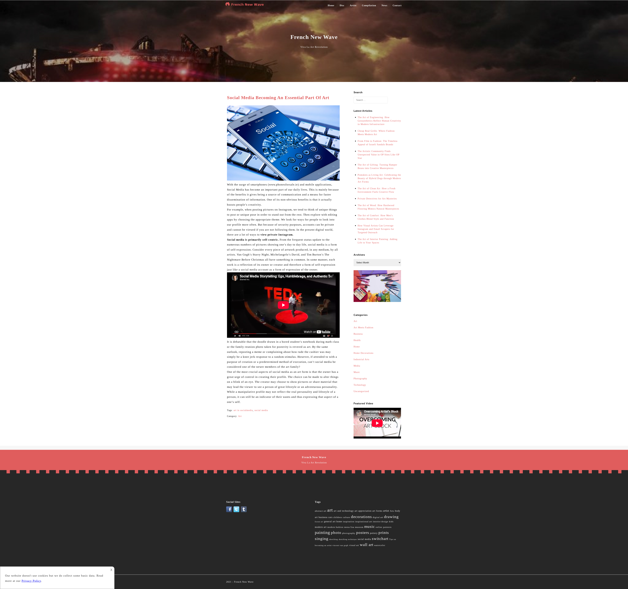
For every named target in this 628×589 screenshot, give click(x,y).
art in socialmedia (243, 410)
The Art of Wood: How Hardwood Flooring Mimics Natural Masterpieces (378, 207)
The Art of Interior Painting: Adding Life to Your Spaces (377, 241)
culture (346, 517)
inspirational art (363, 521)
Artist (353, 5)
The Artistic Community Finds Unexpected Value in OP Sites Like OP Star (378, 154)
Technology (360, 385)
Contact (397, 5)
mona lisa (349, 527)
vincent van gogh (340, 545)
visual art (354, 545)
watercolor (379, 545)
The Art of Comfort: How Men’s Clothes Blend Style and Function (376, 217)
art (330, 510)
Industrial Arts (361, 359)
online (379, 527)
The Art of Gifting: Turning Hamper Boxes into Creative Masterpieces (377, 166)
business (323, 517)
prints (383, 532)
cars (330, 517)
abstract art (320, 511)
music (369, 526)
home (339, 521)
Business (358, 334)
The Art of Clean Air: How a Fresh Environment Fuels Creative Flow (376, 190)
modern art (321, 527)
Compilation (369, 5)
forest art (319, 522)
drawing (391, 516)
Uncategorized (361, 391)
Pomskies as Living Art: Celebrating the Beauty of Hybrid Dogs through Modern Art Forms (379, 178)
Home (331, 5)
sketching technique (348, 539)
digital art (378, 517)
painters (387, 527)
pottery (374, 533)
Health (357, 340)
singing (321, 538)
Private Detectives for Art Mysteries (377, 198)
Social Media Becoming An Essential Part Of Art (278, 97)
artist (386, 510)
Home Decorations (363, 353)
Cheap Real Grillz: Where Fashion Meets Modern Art (376, 133)
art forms (377, 511)
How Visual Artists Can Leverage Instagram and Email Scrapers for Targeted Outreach (376, 229)
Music (357, 372)
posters (362, 532)
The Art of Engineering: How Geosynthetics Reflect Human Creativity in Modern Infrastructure (379, 120)
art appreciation (363, 511)
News (384, 5)
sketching (333, 539)
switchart (380, 538)
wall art (366, 544)
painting (322, 532)
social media (261, 410)
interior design (380, 521)
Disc (342, 5)
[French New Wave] (245, 5)
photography (348, 533)
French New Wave (243, 582)
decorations (361, 516)
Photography (360, 378)
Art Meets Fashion (363, 327)
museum (359, 527)
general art (330, 521)
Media (357, 366)
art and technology (344, 511)
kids (391, 521)
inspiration (348, 521)
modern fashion (335, 527)
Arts (392, 511)
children (337, 517)
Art (240, 416)
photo (336, 532)
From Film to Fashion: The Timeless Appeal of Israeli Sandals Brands (377, 143)
